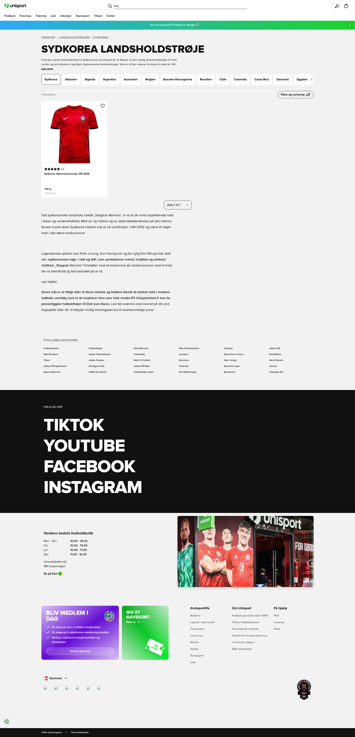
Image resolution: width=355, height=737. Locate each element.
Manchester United (233, 354)
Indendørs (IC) (276, 372)
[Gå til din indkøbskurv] (346, 5)
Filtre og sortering (293, 94)
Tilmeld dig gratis (80, 651)
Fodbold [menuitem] (9, 15)
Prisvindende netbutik (245, 629)
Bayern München (52, 372)
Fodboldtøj (139, 354)
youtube (84, 446)
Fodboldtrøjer (95, 348)
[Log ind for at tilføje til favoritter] (103, 106)
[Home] (15, 6)
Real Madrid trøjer (188, 372)
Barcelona (184, 360)
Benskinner (230, 372)
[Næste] (312, 79)
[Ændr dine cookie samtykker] (6, 721)
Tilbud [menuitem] (98, 15)
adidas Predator (96, 360)
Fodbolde (184, 366)
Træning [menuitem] (41, 15)
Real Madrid (275, 354)
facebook (89, 467)
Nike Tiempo (230, 360)
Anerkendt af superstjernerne (249, 635)
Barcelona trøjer (232, 366)
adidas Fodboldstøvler (100, 354)
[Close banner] (350, 25)
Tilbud (47, 360)
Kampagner (197, 655)
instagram (93, 488)
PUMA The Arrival (97, 372)
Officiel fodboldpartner (245, 622)
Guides (194, 649)
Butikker (195, 615)
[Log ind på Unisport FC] (337, 5)
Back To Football (142, 360)
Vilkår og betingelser (51, 732)
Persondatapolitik (80, 732)
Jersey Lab (196, 635)
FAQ (276, 615)
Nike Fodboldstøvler (189, 348)
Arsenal (273, 366)
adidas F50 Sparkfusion (55, 366)
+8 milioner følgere (243, 642)
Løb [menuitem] (53, 15)
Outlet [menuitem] (110, 15)
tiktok (74, 425)
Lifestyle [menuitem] (65, 15)
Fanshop (48, 37)
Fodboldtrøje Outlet (144, 372)
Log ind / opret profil (202, 622)
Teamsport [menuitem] (82, 15)
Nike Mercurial (141, 348)
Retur (277, 629)
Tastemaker (197, 629)
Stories (194, 642)
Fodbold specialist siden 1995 (250, 615)
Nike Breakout (51, 354)
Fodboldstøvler (51, 348)
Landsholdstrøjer (74, 37)
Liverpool (183, 354)
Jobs (193, 662)
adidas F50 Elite (142, 366)
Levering (279, 622)
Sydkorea (100, 37)
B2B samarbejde (242, 649)
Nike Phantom (276, 360)
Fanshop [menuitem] (25, 15)
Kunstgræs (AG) (96, 366)
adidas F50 (274, 348)
